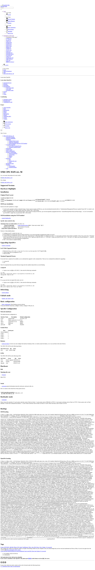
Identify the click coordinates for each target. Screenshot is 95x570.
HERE (29, 558)
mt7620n (5, 551)
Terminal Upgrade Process (15, 147)
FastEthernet (25, 547)
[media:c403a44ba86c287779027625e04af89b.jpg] (6, 182)
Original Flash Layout (14, 141)
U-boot (2, 547)
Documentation (6, 86)
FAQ (4, 92)
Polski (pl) (8, 51)
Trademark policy (7, 116)
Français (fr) (8, 44)
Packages (5, 84)
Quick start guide (10, 87)
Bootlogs (8, 164)
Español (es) (9, 43)
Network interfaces (13, 153)
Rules (4, 108)
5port (25, 551)
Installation (8, 139)
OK (5, 549)
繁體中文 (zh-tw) (10, 61)
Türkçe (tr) (8, 56)
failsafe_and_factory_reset (7, 298)
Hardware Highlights (10, 138)
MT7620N (6, 547)
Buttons (10, 156)
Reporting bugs (6, 100)
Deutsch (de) (9, 42)
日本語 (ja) (8, 48)
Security (5, 91)
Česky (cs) (8, 41)
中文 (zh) (8, 60)
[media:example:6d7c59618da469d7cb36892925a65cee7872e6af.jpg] (6, 177)
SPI (18, 547)
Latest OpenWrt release (23, 225)
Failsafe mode (9, 149)
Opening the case (12, 161)
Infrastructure (6, 110)
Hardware (8, 158)
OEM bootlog (12, 166)
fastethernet (21, 551)
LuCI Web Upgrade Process (15, 146)
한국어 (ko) (9, 50)
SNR (4, 72)
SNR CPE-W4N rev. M (8, 73)
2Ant (40, 547)
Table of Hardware (7, 71)
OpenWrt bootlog (13, 167)
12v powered (49, 547)
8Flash (15, 547)
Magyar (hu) (9, 46)
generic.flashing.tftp (6, 218)
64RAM (11, 547)
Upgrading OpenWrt (10, 144)
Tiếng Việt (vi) (9, 59)
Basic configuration (10, 151)
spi (15, 551)
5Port (30, 547)
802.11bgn (36, 547)
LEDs (10, 157)
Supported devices (7, 82)
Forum (4, 94)
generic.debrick (5, 292)
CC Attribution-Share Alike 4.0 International (10, 566)
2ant (35, 551)
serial (17, 551)
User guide (8, 89)
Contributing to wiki (7, 102)
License (5, 117)
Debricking (8, 148)
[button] (4, 11)
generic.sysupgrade (6, 245)
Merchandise (6, 113)
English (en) (8, 38)
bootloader (4, 399)
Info (10, 159)
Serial (10, 162)
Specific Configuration (11, 152)
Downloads (5, 85)
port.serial (4, 386)
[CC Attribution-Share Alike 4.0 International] (3, 562)
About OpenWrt (6, 107)
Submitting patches (7, 99)
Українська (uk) (9, 57)
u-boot (2, 551)
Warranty (4, 374)
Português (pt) (9, 52)
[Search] (1, 9)
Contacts (5, 118)
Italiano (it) (8, 47)
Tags (7, 168)
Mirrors (5, 111)
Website (5, 115)
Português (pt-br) (10, 54)
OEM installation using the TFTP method (18, 143)
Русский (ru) (9, 55)
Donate (5, 112)
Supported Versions (10, 137)
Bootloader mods (10, 163)
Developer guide (9, 90)
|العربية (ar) (8, 39)
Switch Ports (11, 154)
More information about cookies (14, 549)
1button (43, 547)
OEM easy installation (14, 142)
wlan (32, 547)
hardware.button (5, 343)
